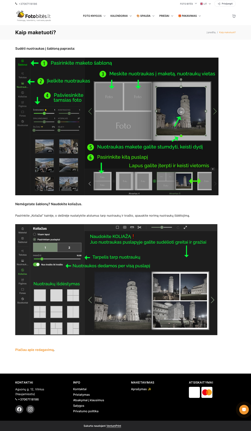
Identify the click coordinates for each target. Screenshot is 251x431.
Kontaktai (80, 389)
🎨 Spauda (143, 15)
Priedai (164, 15)
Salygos (78, 405)
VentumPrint (113, 425)
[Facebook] (19, 409)
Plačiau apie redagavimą (34, 350)
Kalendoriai (119, 15)
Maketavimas (142, 382)
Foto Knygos (92, 15)
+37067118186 (28, 3)
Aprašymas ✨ (141, 389)
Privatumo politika (85, 411)
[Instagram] (30, 409)
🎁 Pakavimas (187, 15)
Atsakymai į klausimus (88, 400)
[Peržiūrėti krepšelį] (234, 16)
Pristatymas (81, 394)
